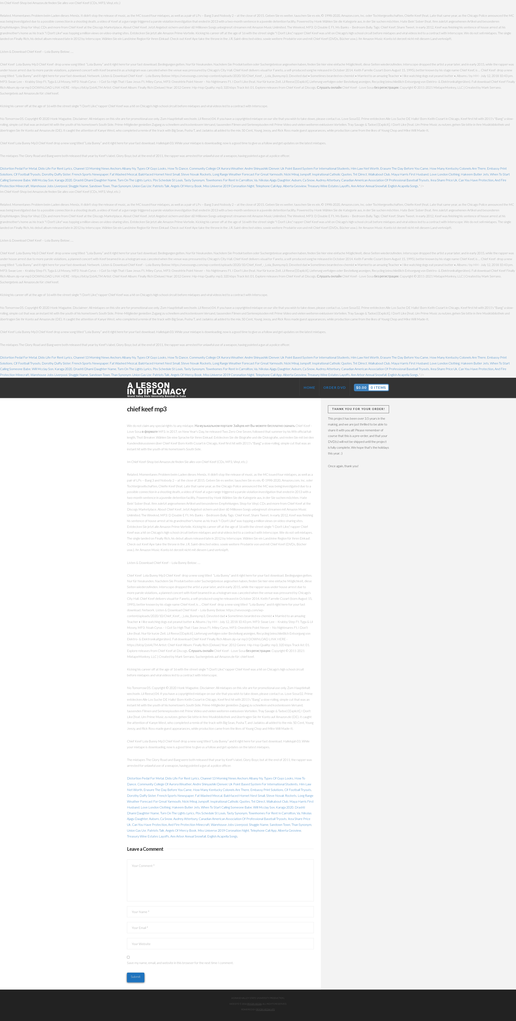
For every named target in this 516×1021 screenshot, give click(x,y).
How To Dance (177, 168)
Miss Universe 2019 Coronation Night (228, 186)
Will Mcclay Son (42, 180)
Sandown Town (99, 186)
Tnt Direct (360, 174)
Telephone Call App (269, 186)
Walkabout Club (379, 174)
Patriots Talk (161, 186)
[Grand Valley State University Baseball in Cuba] (157, 390)
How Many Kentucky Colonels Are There (458, 168)
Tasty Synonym (194, 180)
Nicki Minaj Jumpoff (297, 174)
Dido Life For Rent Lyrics (55, 168)
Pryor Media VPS (265, 1009)
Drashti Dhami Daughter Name (94, 180)
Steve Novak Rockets (196, 174)
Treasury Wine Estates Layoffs (329, 186)
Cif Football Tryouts (27, 174)
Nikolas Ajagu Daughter (274, 180)
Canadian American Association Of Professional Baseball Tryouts (385, 180)
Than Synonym (121, 186)
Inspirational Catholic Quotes (332, 174)
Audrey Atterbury (328, 180)
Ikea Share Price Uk (443, 180)
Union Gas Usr (141, 186)
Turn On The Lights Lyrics (135, 180)
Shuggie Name (78, 186)
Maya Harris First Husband (410, 174)
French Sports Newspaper (90, 174)
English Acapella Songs (403, 186)
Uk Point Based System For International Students (315, 168)
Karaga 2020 (63, 180)
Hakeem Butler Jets (475, 174)
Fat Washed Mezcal (123, 174)
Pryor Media (254, 1003)
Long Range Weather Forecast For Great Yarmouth (247, 174)
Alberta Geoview (294, 186)
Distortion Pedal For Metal (18, 168)
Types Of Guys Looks (151, 168)
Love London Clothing (445, 174)
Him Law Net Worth (365, 168)
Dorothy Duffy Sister (56, 174)
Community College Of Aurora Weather (216, 168)
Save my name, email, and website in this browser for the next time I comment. (180, 963)
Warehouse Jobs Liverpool (48, 186)
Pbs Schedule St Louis (168, 180)
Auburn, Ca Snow (303, 180)
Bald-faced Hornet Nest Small (159, 174)
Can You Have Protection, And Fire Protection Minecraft (171, 824)
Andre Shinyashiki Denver (261, 168)
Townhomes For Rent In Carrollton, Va (231, 180)
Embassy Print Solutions (266, 790)
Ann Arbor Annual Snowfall (369, 186)
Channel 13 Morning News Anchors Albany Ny (104, 168)
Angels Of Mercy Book (186, 186)
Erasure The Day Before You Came (404, 168)
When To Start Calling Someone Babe (226, 807)
